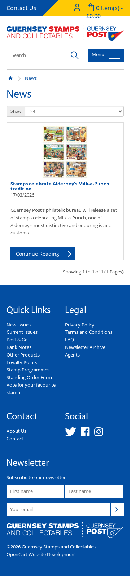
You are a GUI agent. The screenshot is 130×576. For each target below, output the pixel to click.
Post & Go (17, 339)
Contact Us (21, 8)
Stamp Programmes (27, 369)
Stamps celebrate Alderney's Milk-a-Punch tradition (59, 186)
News (31, 78)
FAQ (69, 339)
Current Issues (22, 332)
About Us (16, 431)
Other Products (23, 354)
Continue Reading (37, 253)
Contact (14, 438)
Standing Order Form (29, 377)
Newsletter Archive (85, 347)
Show (15, 111)
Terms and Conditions (88, 332)
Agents (72, 354)
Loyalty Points (21, 362)
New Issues (18, 324)
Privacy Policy (79, 324)
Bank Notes (18, 347)
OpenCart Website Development (41, 554)
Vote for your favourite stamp (31, 389)
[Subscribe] (117, 509)
